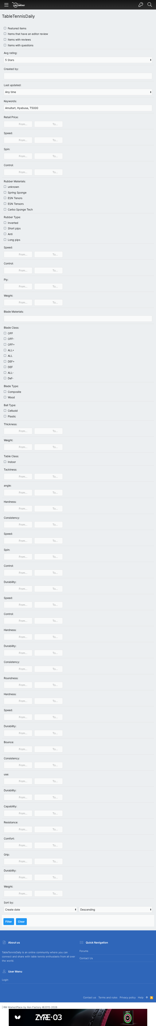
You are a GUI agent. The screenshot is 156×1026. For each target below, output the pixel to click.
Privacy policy (128, 997)
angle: (7, 485)
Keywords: (10, 101)
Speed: (8, 133)
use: (6, 774)
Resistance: (11, 822)
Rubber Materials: (15, 181)
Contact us (86, 958)
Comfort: (9, 838)
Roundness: (11, 678)
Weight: (8, 295)
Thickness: (10, 424)
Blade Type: (11, 386)
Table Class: (11, 456)
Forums (84, 950)
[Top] (147, 997)
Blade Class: (11, 327)
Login (5, 979)
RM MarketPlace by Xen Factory (30, 1007)
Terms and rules (107, 997)
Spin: (7, 149)
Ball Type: (10, 405)
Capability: (10, 806)
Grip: (7, 854)
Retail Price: (11, 117)
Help (140, 997)
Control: (9, 165)
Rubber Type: (12, 217)
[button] (6, 4)
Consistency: (12, 517)
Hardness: (10, 501)
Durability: (10, 581)
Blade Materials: (14, 311)
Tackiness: (10, 469)
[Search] (149, 5)
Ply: (6, 279)
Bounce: (9, 742)
